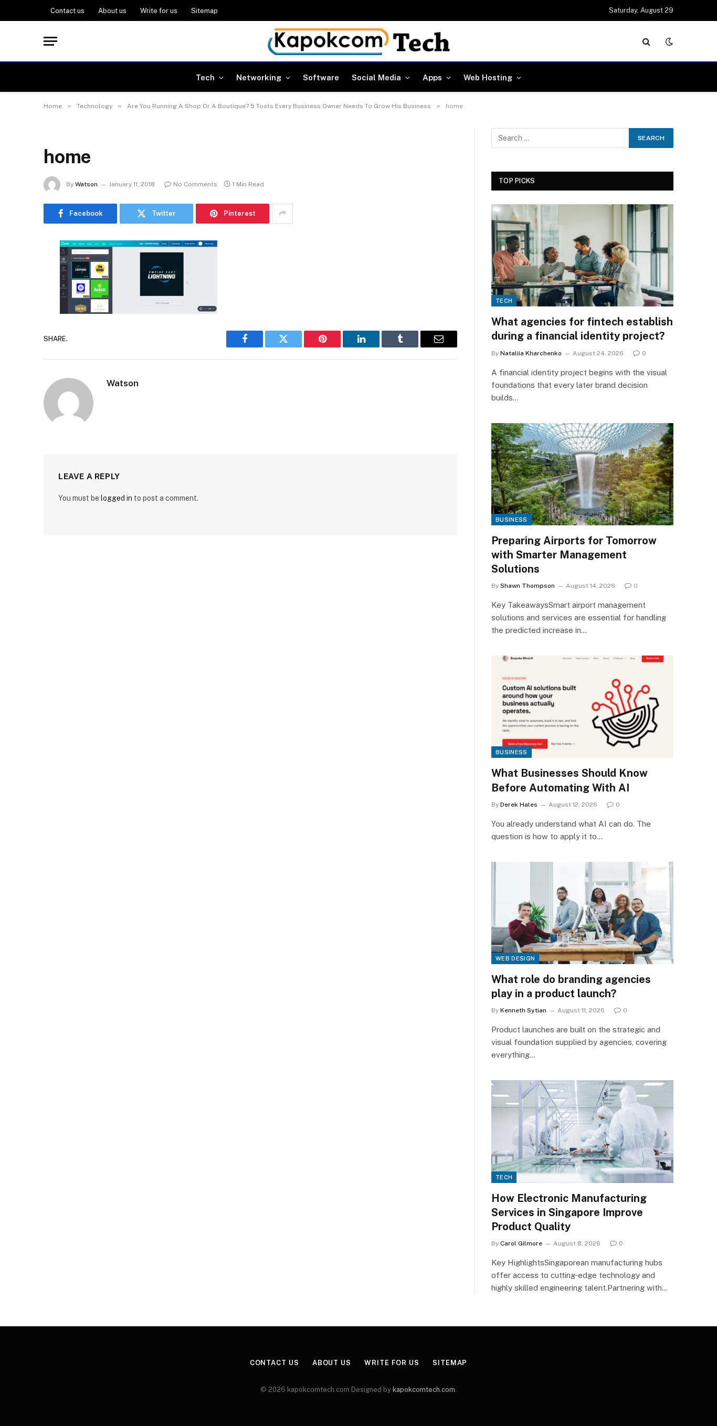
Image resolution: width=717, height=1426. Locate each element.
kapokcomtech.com (424, 1389)
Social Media (376, 77)
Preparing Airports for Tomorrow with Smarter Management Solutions (574, 554)
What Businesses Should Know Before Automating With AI (569, 780)
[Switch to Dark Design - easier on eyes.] (668, 41)
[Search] (646, 41)
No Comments (195, 184)
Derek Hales (518, 804)
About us (112, 11)
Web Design (515, 958)
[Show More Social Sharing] (282, 214)
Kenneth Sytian (523, 1010)
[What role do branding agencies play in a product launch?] (582, 913)
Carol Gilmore (521, 1243)
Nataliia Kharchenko (531, 353)
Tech (205, 77)
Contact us (67, 11)
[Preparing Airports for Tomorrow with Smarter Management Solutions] (582, 474)
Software (321, 77)
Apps (432, 77)
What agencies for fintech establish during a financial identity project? (582, 328)
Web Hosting (487, 77)
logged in (116, 498)
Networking (258, 77)
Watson (86, 184)
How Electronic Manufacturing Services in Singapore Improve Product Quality (569, 1212)
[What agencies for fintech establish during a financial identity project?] (582, 255)
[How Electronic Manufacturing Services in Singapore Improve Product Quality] (582, 1131)
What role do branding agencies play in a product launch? (571, 986)
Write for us (158, 11)
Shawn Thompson (527, 585)
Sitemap (204, 11)
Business (511, 519)
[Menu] (50, 41)
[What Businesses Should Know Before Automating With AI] (582, 707)
